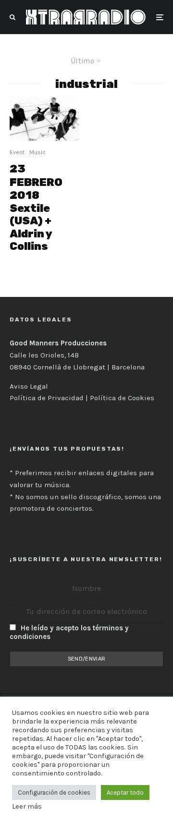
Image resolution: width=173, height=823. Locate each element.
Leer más (27, 806)
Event (17, 152)
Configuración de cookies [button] (54, 792)
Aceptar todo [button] (125, 792)
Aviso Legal (29, 386)
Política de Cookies (122, 397)
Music (37, 152)
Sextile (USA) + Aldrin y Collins (36, 207)
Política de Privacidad (47, 397)
